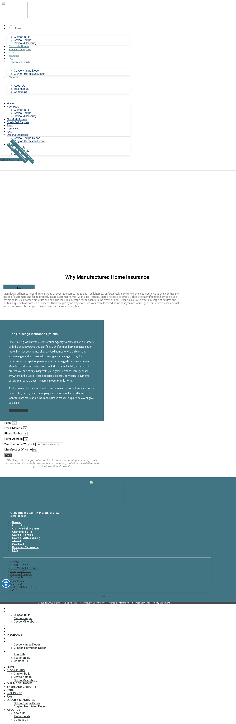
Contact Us (20, 91)
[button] (21, 151)
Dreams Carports (25, 547)
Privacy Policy (97, 603)
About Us (14, 77)
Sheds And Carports (20, 49)
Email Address (13, 428)
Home (12, 25)
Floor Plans (15, 28)
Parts (11, 52)
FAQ (11, 58)
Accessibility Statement (158, 603)
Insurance (14, 55)
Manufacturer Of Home (18, 449)
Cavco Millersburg (25, 43)
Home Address (13, 438)
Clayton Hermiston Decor (29, 73)
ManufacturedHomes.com (132, 603)
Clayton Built (22, 36)
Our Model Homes (19, 46)
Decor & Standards (19, 62)
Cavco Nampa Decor (27, 70)
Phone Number (13, 433)
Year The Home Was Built (19, 444)
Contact (18, 544)
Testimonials (21, 88)
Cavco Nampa (22, 40)
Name (8, 422)
